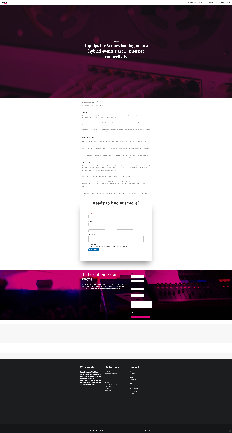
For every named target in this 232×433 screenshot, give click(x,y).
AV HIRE (200, 2)
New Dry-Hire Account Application (111, 384)
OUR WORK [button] (211, 2)
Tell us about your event (140, 317)
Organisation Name (92, 221)
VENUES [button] (205, 2)
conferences (84, 380)
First (89, 218)
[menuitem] (193, 2)
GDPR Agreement (92, 244)
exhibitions (97, 380)
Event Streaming (108, 390)
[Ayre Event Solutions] (4, 3)
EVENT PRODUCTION (192, 2)
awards (90, 380)
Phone (118, 228)
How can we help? (92, 234)
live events (86, 382)
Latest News (107, 375)
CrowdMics (107, 382)
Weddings (107, 392)
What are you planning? (136, 299)
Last (106, 218)
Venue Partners (108, 380)
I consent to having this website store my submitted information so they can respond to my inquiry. (110, 246)
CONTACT (228, 2)
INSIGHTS (217, 2)
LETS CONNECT (93, 249)
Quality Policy (108, 388)
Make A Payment (108, 386)
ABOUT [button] (222, 2)
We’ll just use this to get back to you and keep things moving (142, 313)
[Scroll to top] (230, 430)
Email (90, 228)
